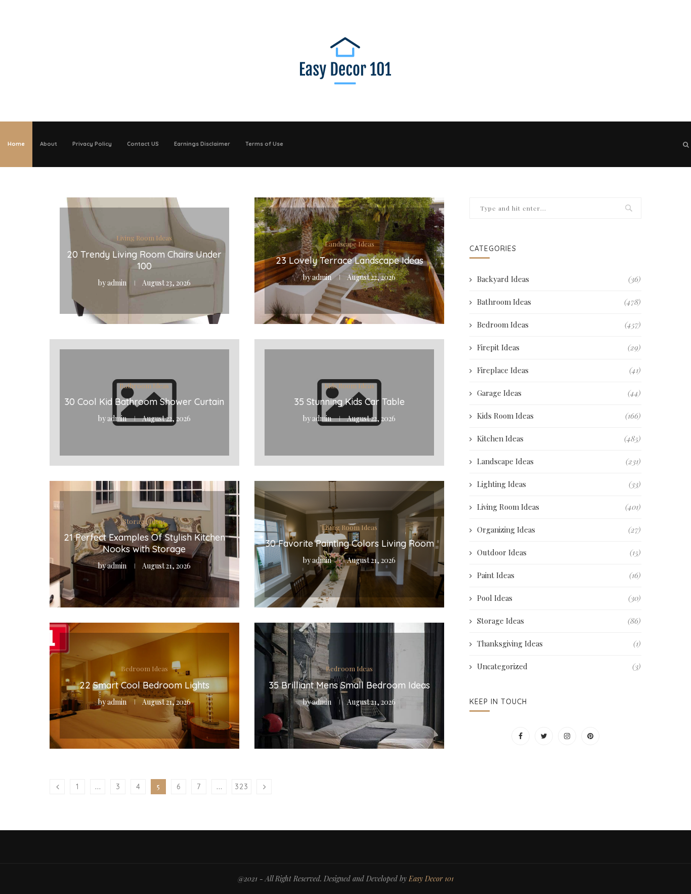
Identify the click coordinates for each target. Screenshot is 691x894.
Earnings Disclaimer (202, 143)
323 (241, 786)
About (48, 143)
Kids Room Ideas (349, 385)
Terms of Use (264, 143)
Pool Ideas (558, 598)
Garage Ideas (558, 393)
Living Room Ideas (144, 238)
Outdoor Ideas (558, 552)
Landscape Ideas (349, 244)
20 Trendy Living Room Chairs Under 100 (144, 260)
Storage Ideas (144, 521)
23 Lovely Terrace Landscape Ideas (349, 260)
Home (16, 143)
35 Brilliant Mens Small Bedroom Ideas (349, 685)
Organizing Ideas (558, 529)
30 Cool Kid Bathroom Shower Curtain (144, 402)
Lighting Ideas (558, 484)
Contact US (143, 143)
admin (116, 283)
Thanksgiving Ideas (558, 643)
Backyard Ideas (558, 279)
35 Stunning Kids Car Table (349, 402)
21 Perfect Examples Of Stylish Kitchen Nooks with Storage (144, 543)
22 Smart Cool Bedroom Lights (144, 685)
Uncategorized (558, 666)
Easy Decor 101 (431, 878)
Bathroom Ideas (144, 385)
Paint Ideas (558, 575)
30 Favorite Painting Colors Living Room (349, 543)
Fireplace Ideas (558, 370)
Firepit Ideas (558, 347)
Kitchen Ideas (558, 438)
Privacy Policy (92, 143)
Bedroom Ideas (144, 669)
